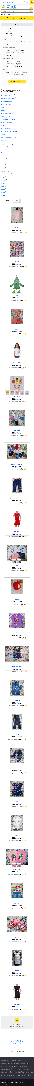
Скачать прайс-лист (17, 1047)
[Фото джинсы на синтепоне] (17, 485)
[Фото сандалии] (17, 755)
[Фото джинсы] (17, 688)
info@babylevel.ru (17, 1044)
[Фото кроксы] (17, 924)
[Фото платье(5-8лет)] (17, 654)
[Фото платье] (17, 316)
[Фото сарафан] (17, 519)
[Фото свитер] (17, 215)
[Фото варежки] (17, 418)
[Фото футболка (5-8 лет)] (17, 350)
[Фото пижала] (17, 249)
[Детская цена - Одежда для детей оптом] (9, 5)
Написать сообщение (17, 1051)
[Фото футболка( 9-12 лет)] (17, 857)
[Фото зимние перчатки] (17, 451)
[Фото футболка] (17, 620)
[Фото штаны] (17, 722)
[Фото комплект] (17, 958)
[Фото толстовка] (17, 384)
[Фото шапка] (17, 586)
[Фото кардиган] (17, 823)
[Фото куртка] (17, 283)
